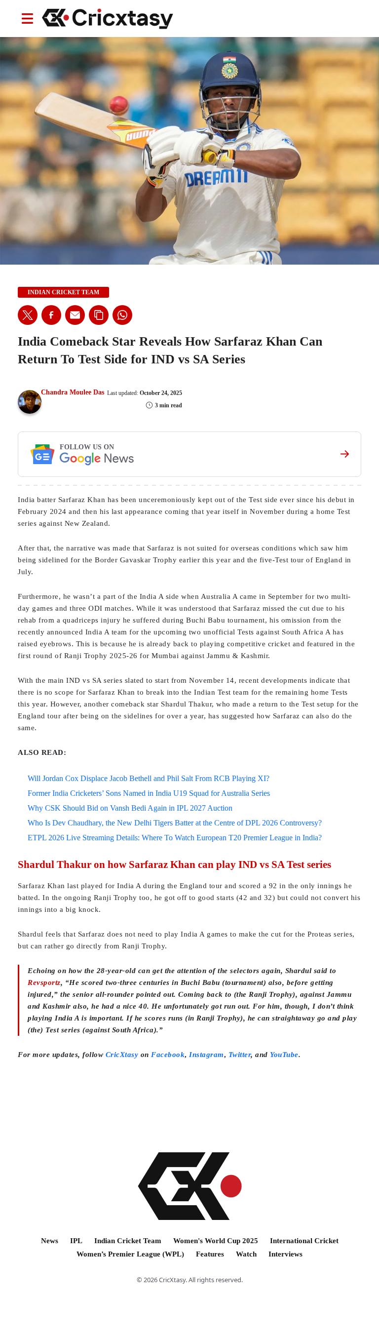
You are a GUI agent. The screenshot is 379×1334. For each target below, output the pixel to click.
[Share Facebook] (51, 315)
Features (210, 1254)
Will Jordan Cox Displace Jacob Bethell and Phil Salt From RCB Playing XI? (148, 778)
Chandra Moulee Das (72, 392)
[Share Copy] (99, 315)
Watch (246, 1254)
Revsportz (44, 982)
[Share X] (28, 315)
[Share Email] (75, 315)
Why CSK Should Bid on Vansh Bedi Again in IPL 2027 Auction (130, 808)
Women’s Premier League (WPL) (130, 1254)
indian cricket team (63, 292)
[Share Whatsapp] (122, 315)
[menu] (27, 18)
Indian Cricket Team (127, 1241)
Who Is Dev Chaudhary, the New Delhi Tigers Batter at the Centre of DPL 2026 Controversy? (175, 823)
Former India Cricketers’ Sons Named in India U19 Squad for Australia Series (149, 793)
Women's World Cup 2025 (215, 1241)
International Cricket (304, 1241)
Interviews (285, 1254)
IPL (76, 1241)
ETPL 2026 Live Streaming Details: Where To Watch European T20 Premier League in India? (175, 837)
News (49, 1241)
